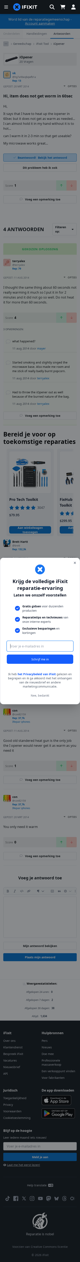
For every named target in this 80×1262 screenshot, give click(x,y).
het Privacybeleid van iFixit (37, 674)
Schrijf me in (40, 659)
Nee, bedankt (40, 695)
